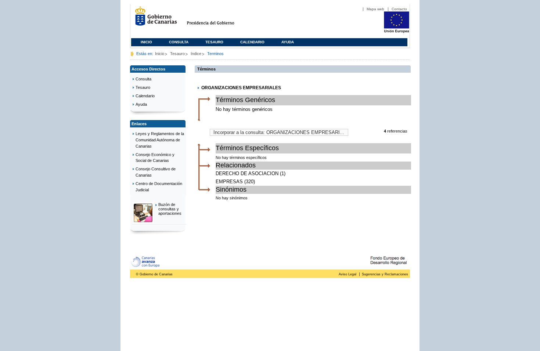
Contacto (399, 9)
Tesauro (214, 42)
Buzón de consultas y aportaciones (169, 209)
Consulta (178, 42)
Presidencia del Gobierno (217, 19)
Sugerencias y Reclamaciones (385, 274)
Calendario (252, 42)
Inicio (146, 42)
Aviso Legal (347, 274)
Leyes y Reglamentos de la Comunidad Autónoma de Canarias (160, 139)
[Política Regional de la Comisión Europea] (397, 31)
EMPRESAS (229, 181)
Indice (196, 53)
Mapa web (375, 9)
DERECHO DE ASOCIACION (247, 173)
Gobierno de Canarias (153, 19)
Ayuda (287, 42)
